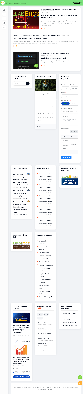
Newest (40, 314)
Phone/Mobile (65, 100)
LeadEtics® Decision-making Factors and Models (30, 38)
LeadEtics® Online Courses (61, 53)
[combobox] (65, 103)
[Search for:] (21, 83)
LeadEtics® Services (46, 259)
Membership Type (66, 108)
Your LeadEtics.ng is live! (46, 297)
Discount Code (65, 128)
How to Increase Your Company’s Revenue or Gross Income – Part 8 (59, 16)
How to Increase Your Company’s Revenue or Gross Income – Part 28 (46, 198)
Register (66, 157)
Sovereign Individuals (48, 10)
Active (46, 314)
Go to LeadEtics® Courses (22, 376)
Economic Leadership (47, 9)
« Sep (39, 126)
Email (63, 92)
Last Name (73, 85)
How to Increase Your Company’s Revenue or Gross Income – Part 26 (46, 220)
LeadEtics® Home (44, 252)
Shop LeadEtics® (44, 262)
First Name (64, 85)
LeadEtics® (41, 328)
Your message (65, 116)
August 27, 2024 (44, 12)
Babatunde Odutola (43, 323)
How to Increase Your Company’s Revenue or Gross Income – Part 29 (46, 187)
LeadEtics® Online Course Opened (53, 58)
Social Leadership (70, 9)
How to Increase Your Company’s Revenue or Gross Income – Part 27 (46, 209)
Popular (40, 318)
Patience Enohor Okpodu (44, 333)
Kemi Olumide (42, 343)
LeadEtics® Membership (46, 265)
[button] (42, 28)
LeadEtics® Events (46, 53)
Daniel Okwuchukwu (43, 338)
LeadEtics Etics (59, 9)
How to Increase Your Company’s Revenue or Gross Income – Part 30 (46, 176)
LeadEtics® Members (44, 306)
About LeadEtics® (45, 255)
